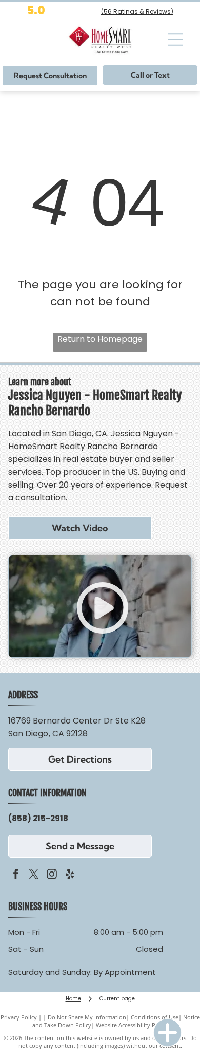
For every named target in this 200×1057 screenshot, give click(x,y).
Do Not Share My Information (87, 1017)
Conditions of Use (154, 1017)
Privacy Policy (19, 1017)
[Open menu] (175, 39)
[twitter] (34, 875)
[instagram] (51, 875)
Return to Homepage (100, 339)
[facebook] (16, 875)
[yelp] (69, 875)
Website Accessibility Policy (132, 1025)
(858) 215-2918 (38, 818)
